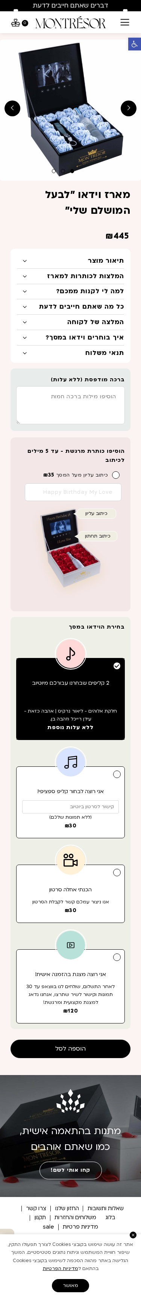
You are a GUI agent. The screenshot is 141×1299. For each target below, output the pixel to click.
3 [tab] (54, 171)
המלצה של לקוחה (95, 322)
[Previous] (16, 12)
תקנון (40, 1217)
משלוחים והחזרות (75, 1217)
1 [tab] (72, 171)
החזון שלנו (67, 1208)
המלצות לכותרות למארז (85, 276)
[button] (134, 44)
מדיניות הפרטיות (60, 1268)
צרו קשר (36, 1208)
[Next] (125, 12)
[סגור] (133, 1235)
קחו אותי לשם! (70, 1170)
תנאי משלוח (104, 353)
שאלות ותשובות (106, 1208)
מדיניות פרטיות (80, 1226)
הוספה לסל (70, 1049)
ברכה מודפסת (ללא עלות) (88, 379)
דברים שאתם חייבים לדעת (70, 6)
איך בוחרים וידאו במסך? (84, 338)
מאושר (70, 1285)
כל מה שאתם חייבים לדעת (81, 307)
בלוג (110, 1217)
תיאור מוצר (106, 261)
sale (48, 1226)
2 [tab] (63, 171)
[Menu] (125, 22)
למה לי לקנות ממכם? (90, 291)
